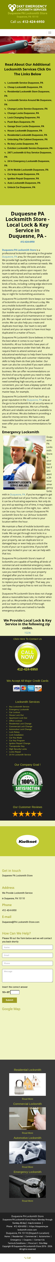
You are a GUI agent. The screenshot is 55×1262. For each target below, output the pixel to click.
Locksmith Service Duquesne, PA (25, 83)
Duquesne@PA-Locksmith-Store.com (20, 922)
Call (28, 1258)
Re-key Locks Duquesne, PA (22, 144)
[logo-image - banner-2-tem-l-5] (27, 45)
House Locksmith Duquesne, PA (24, 130)
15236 (27, 632)
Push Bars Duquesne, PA (21, 122)
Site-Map (43, 1243)
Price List (32, 1243)
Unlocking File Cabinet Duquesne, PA (27, 139)
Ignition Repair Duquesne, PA (23, 178)
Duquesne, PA (9, 256)
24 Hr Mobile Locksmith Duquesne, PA (28, 170)
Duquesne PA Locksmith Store (19, 249)
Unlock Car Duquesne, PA (21, 187)
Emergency (16, 1240)
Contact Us (39, 1240)
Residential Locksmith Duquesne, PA (27, 135)
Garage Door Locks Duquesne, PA (25, 126)
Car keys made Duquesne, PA (23, 174)
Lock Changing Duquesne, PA (23, 117)
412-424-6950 (33, 22)
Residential (18, 1236)
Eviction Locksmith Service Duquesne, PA (30, 148)
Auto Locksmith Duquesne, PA (23, 183)
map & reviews (34, 1223)
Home (7, 1236)
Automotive (44, 1236)
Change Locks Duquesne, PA (23, 113)
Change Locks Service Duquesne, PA (27, 109)
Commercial (30, 1236)
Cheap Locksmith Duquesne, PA (24, 87)
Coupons (28, 1240)
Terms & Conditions (17, 1243)
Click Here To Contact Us (27, 639)
